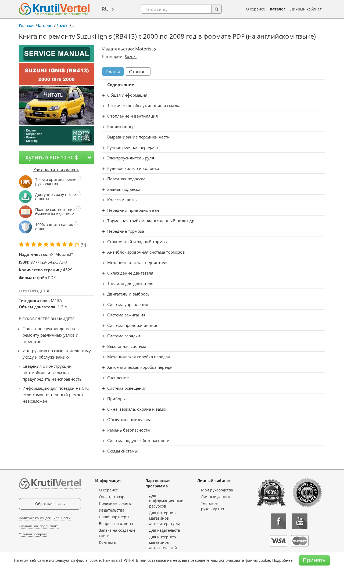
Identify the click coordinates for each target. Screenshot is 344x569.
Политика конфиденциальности (45, 518)
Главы (113, 71)
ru (105, 9)
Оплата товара (113, 496)
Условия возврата (33, 534)
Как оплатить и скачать (56, 169)
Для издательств (164, 530)
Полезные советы (115, 503)
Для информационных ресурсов (166, 501)
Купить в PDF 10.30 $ (52, 157)
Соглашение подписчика (39, 526)
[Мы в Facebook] (278, 521)
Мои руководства (217, 490)
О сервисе (255, 9)
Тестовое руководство (212, 506)
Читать (53, 94)
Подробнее (282, 560)
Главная (26, 25)
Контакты (108, 542)
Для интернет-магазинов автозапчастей (163, 542)
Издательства (111, 510)
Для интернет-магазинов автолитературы (164, 518)
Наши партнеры (114, 516)
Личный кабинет (306, 9)
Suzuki (62, 25)
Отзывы (137, 71)
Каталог (277, 9)
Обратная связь (50, 503)
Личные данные (216, 496)
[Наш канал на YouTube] (299, 521)
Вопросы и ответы (116, 523)
